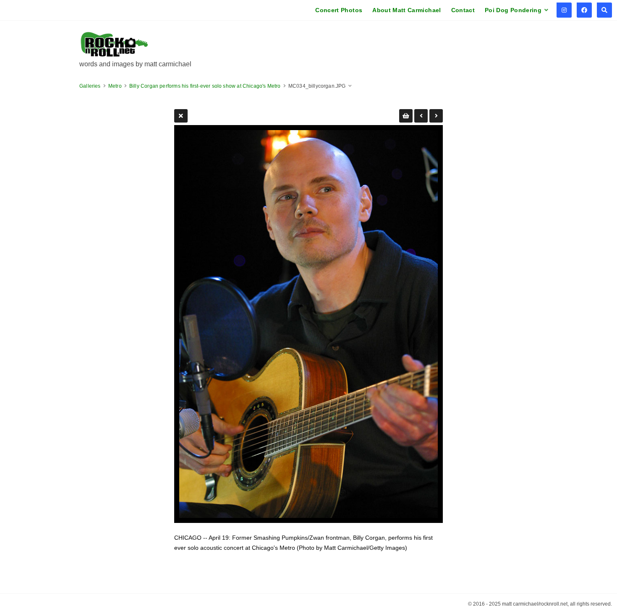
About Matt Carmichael (406, 10)
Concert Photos (338, 10)
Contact (463, 10)
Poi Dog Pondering (513, 10)
